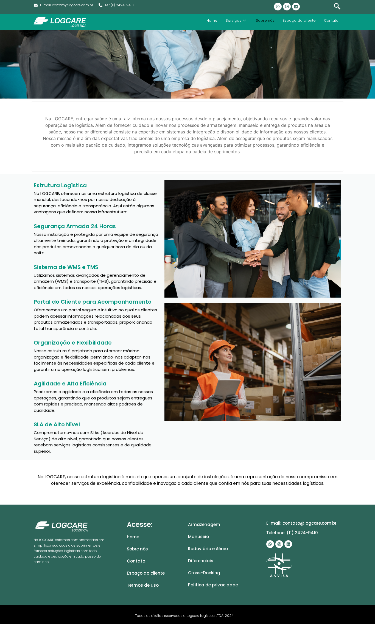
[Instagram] (287, 6)
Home (211, 20)
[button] (337, 6)
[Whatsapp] (278, 6)
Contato (331, 20)
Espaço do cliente (299, 20)
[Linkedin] (296, 6)
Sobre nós (265, 20)
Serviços (233, 20)
